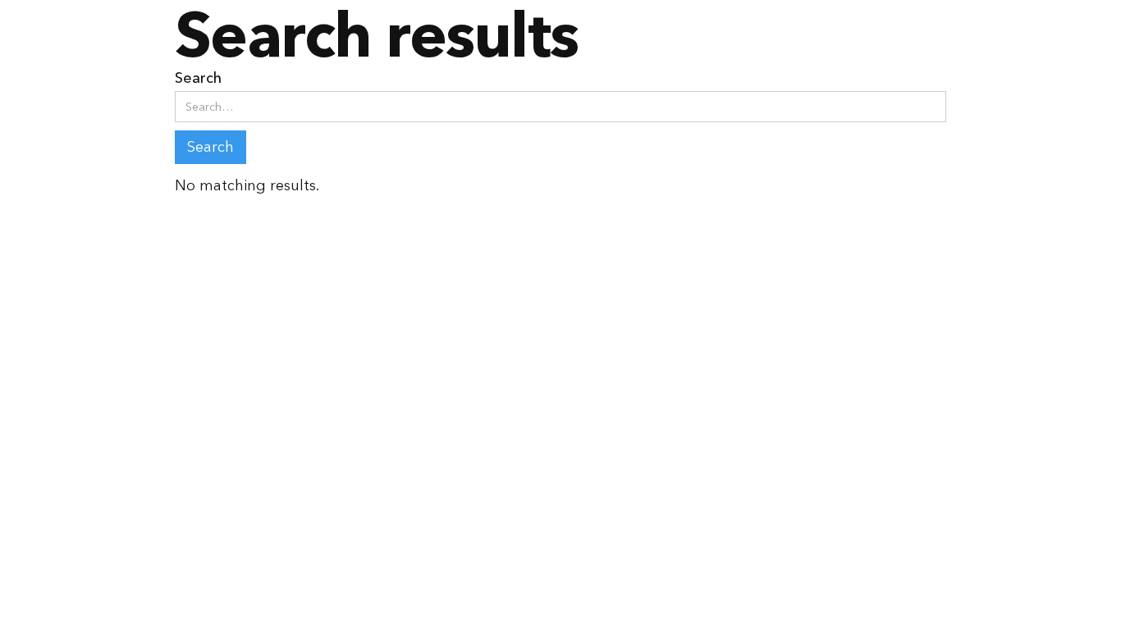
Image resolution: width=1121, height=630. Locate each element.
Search (198, 78)
